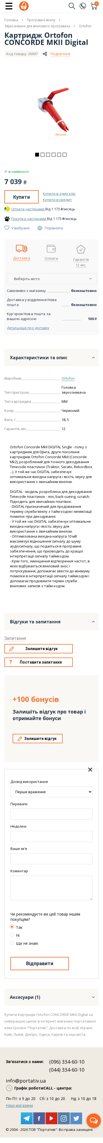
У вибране (20, 228)
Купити (21, 197)
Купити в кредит (57, 199)
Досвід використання (29, 781)
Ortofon (68, 378)
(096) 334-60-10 (66, 1061)
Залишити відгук (41, 648)
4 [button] (53, 154)
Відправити (39, 963)
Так (19, 927)
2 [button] (42, 154)
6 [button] (64, 154)
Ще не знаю (27, 943)
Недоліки (18, 826)
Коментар (19, 870)
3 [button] (48, 154)
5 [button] (59, 154)
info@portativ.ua (26, 1080)
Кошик (97, 4)
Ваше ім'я (18, 848)
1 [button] (37, 154)
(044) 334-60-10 (66, 1069)
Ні (18, 935)
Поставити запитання (41, 662)
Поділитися (60, 53)
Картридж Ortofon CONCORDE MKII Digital (46, 38)
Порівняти (54, 228)
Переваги (18, 803)
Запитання (15, 638)
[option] (51, 111)
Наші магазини (19, 1105)
